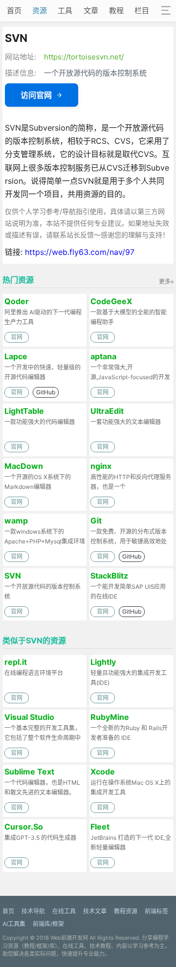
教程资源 (125, 911)
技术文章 (95, 911)
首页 (14, 10)
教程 (116, 10)
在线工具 (64, 911)
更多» (166, 281)
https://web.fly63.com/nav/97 (79, 252)
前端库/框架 (48, 924)
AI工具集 (13, 924)
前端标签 (156, 911)
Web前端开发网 (69, 937)
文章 (91, 10)
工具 (65, 10)
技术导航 (33, 911)
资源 (39, 10)
